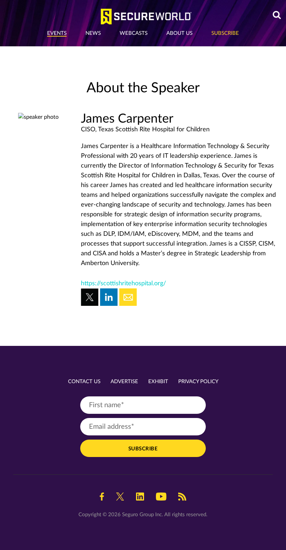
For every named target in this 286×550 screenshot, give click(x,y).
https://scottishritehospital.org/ (123, 283)
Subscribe (225, 33)
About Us (179, 33)
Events (57, 33)
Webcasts (134, 33)
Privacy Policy (198, 381)
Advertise (124, 381)
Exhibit (158, 381)
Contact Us (84, 381)
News (93, 33)
